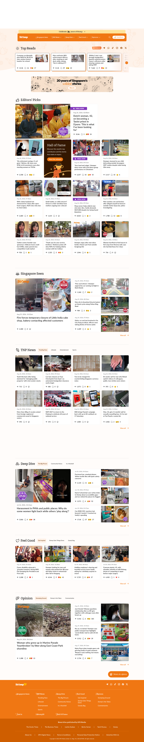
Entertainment (43, 705)
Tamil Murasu (102, 727)
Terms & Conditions (64, 735)
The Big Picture (63, 698)
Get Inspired (82, 698)
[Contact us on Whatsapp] (108, 48)
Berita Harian (86, 727)
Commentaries (103, 705)
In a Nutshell (62, 705)
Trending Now (43, 698)
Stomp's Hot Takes (104, 702)
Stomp (115, 727)
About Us (28, 735)
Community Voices (64, 702)
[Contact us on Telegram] (104, 48)
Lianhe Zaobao (70, 727)
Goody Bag (81, 705)
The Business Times (51, 727)
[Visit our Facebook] (121, 48)
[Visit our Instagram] (117, 48)
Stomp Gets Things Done (84, 701)
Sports (40, 709)
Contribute (120, 37)
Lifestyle (41, 702)
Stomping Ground (104, 698)
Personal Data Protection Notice (88, 735)
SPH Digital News (44, 735)
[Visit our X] (126, 48)
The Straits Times (32, 727)
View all (123, 335)
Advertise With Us (112, 735)
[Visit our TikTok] (113, 48)
